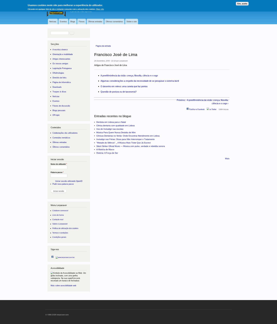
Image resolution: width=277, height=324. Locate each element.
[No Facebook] (52, 256)
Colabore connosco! (60, 210)
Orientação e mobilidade (63, 54)
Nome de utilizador (59, 164)
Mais (227, 158)
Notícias (52, 21)
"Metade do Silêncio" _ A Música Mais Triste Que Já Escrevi (123, 143)
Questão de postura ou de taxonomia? (118, 91)
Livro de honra (58, 215)
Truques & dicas (59, 92)
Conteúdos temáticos (61, 138)
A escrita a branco (60, 49)
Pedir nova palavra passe (63, 184)
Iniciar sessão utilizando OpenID (68, 181)
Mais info (100, 9)
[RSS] (65, 256)
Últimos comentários (114, 21)
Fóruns (82, 21)
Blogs (72, 21)
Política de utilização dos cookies (65, 228)
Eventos (63, 21)
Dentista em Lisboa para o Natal (111, 122)
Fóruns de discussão (61, 106)
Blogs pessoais (59, 110)
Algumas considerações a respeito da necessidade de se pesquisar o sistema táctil (140, 81)
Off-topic (56, 115)
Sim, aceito (242, 4)
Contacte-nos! (57, 219)
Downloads (57, 87)
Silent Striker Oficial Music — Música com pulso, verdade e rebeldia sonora (130, 146)
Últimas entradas (95, 21)
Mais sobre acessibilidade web (63, 285)
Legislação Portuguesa (62, 68)
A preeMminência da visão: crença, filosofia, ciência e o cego (129, 75)
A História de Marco (105, 149)
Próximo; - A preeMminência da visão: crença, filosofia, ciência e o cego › (202, 102)
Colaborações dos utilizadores (65, 133)
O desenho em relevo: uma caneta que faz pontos (124, 86)
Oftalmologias (58, 73)
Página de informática (62, 82)
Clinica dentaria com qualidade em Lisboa (115, 125)
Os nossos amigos (60, 63)
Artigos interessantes (61, 59)
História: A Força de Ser (107, 153)
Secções (55, 44)
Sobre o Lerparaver (60, 224)
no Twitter (212, 109)
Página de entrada (103, 45)
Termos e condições (60, 233)
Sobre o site (132, 21)
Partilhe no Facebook (197, 109)
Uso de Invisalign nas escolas (109, 129)
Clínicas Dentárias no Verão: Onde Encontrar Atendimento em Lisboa (128, 136)
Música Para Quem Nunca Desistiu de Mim (116, 132)
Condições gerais (59, 237)
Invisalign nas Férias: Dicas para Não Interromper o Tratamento (125, 139)
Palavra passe (57, 172)
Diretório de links (60, 78)
